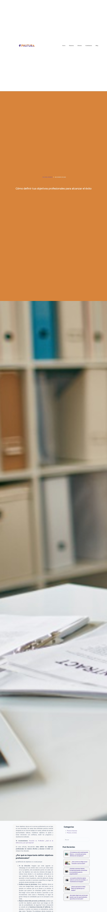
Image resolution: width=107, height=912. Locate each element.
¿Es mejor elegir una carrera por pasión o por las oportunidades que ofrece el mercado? (79, 897)
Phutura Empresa (72, 830)
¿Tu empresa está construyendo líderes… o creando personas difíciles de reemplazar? (79, 854)
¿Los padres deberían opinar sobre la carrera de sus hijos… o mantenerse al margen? (78, 879)
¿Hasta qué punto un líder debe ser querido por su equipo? (78, 888)
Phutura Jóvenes (47, 177)
